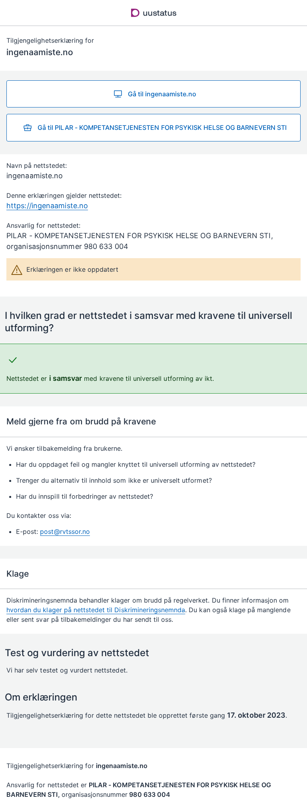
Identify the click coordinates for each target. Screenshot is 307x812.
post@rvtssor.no (65, 531)
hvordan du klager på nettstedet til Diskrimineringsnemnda (95, 610)
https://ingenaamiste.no (47, 205)
